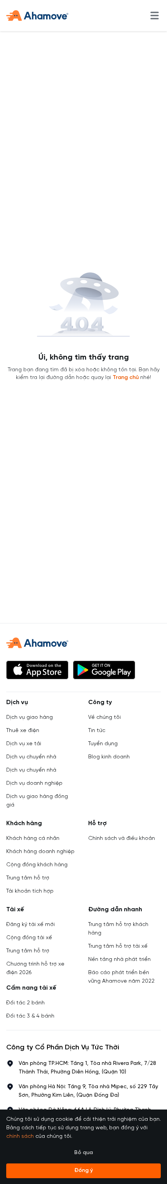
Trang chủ (126, 378)
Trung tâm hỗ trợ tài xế (118, 946)
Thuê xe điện (22, 731)
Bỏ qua (83, 1153)
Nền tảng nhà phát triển (119, 959)
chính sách (20, 1136)
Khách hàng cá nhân (32, 838)
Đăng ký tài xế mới (30, 925)
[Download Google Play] (104, 670)
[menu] (154, 15)
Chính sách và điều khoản (121, 838)
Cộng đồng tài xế (29, 938)
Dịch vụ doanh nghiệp (34, 783)
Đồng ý (83, 1171)
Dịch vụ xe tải (23, 744)
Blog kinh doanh (109, 757)
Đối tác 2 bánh (25, 1003)
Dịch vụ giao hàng (29, 717)
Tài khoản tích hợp (30, 891)
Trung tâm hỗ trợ (27, 878)
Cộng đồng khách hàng (37, 865)
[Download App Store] (37, 670)
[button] (37, 670)
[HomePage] (37, 15)
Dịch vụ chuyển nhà (31, 757)
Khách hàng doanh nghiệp (40, 852)
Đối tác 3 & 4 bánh (30, 1016)
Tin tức (96, 731)
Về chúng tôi (104, 717)
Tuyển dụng (103, 744)
